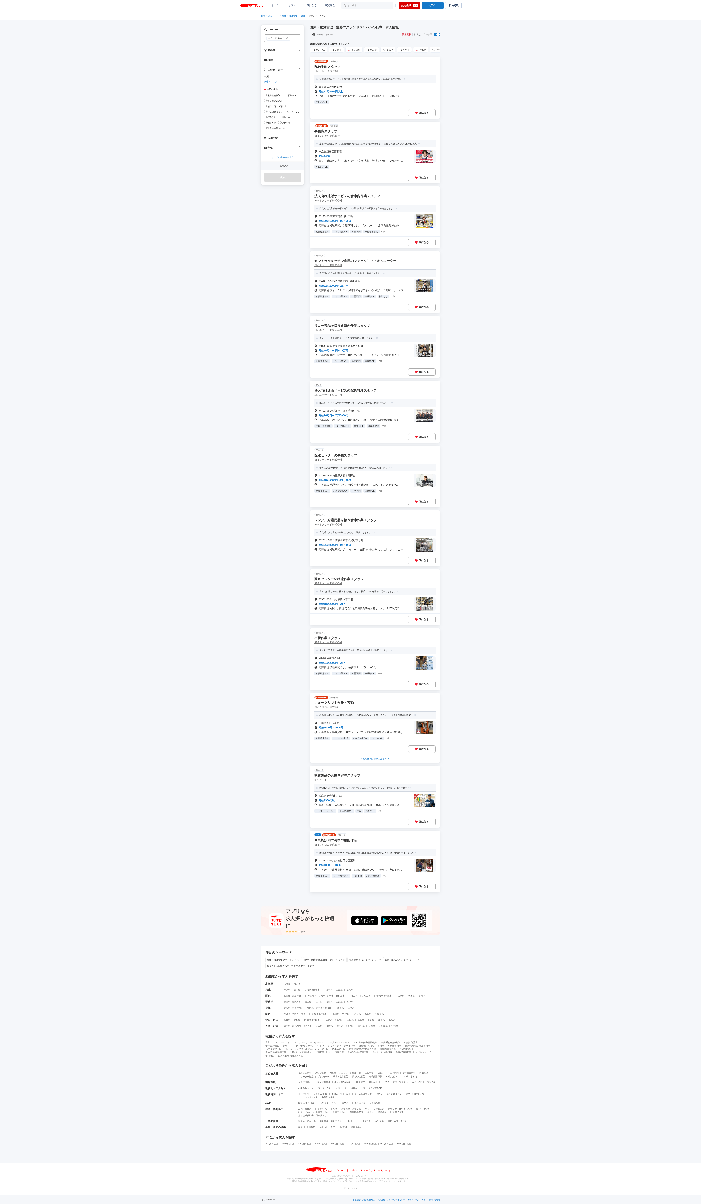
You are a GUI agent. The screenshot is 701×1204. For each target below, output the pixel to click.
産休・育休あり (306, 1109)
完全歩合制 (374, 1103)
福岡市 (306, 1026)
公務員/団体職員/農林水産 (290, 1055)
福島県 (349, 989)
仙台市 (316, 989)
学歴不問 (394, 1073)
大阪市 (295, 1014)
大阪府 (287, 1014)
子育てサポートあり (327, 1109)
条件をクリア (270, 81)
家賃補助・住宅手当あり (400, 1109)
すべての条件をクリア (283, 157)
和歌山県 (379, 1014)
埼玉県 (354, 995)
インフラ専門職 (336, 1052)
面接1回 (323, 1127)
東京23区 (296, 995)
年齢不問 (369, 1073)
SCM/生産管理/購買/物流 (365, 1042)
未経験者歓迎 (304, 1073)
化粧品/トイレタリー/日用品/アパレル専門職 (306, 1049)
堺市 (303, 1014)
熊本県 (340, 1026)
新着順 (417, 34)
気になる (312, 5)
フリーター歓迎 (306, 1076)
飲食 (285, 1045)
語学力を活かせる (307, 1121)
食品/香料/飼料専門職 (275, 1052)
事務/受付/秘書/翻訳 (390, 1042)
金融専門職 (405, 1049)
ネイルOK (417, 1082)
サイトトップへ (350, 1188)
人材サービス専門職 (382, 1052)
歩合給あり (359, 1103)
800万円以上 (370, 1143)
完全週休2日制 (320, 1094)
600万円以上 (337, 1143)
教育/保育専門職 (404, 1052)
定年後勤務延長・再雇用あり (312, 1115)
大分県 (361, 1026)
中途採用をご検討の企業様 (364, 1200)
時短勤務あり (328, 1097)
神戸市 (345, 1014)
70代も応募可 (410, 1076)
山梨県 (339, 1001)
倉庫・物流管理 (289, 15)
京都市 (323, 1014)
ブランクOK (323, 1076)
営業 (267, 1042)
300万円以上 (288, 1143)
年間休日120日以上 (340, 1094)
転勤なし (355, 1088)
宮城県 (307, 989)
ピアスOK (430, 1082)
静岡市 (319, 1007)
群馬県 (422, 995)
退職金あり (383, 1112)
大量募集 (311, 1127)
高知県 (392, 1020)
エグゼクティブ (423, 1052)
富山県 (308, 1001)
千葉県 (379, 995)
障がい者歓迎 (358, 1076)
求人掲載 (453, 5)
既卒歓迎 (423, 1073)
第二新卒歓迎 (408, 1073)
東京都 (287, 995)
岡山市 (316, 1020)
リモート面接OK (339, 1127)
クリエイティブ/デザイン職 (341, 1045)
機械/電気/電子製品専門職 (417, 1045)
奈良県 (357, 1014)
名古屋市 (296, 1007)
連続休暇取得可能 (363, 1094)
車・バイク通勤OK (372, 1088)
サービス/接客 (272, 1045)
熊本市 (348, 1026)
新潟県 (287, 1001)
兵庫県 (336, 1014)
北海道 (287, 983)
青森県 (287, 989)
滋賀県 (368, 1014)
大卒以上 (381, 1073)
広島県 (329, 1020)
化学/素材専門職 (273, 1049)
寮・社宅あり (422, 1109)
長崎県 (329, 1026)
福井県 (329, 1001)
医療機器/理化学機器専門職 (362, 1049)
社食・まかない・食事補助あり (313, 1112)
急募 (303, 15)
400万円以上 (304, 1143)
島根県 (297, 1020)
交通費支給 (378, 1109)
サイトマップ (413, 1200)
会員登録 (409, 5)
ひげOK (385, 1082)
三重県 (351, 1007)
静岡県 (310, 1007)
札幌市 (295, 983)
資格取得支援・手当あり (362, 1112)
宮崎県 (371, 1026)
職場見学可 (356, 1127)
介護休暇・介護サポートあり (355, 1109)
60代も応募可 (393, 1076)
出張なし (352, 1121)
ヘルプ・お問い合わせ (431, 1200)
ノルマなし (365, 1121)
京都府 (314, 1014)
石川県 (318, 1001)
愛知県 (287, 1007)
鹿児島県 (383, 1026)
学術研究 (269, 1055)
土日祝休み (303, 1094)
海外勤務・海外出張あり (332, 1121)
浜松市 (328, 1007)
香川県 (371, 1020)
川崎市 (330, 995)
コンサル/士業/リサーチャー (305, 1045)
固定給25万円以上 (307, 1103)
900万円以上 (386, 1143)
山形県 (339, 989)
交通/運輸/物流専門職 (358, 1052)
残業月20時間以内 (415, 1094)
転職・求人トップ (270, 15)
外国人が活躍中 (323, 1082)
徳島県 (360, 1020)
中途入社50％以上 (343, 1082)
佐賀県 (319, 1026)
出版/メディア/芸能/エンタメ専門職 (307, 1052)
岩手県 (297, 989)
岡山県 (307, 1020)
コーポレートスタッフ (338, 1042)
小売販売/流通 (411, 1042)
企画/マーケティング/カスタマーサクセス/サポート (298, 1042)
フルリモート (340, 1088)
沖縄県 (394, 1026)
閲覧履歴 (330, 5)
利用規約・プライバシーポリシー (391, 1200)
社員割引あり (339, 1112)
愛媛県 (381, 1020)
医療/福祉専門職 (388, 1049)
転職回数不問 (375, 1076)
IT (323, 1045)
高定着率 (360, 1082)
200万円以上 (271, 1143)
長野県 (349, 1001)
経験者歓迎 (320, 1073)
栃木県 (411, 995)
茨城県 (401, 995)
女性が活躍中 (304, 1082)
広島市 (337, 1020)
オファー (293, 5)
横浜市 (321, 995)
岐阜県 (340, 1007)
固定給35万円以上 (329, 1103)
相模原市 (340, 995)
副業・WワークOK (397, 1121)
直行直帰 (379, 1121)
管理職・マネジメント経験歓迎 (345, 1073)
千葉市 (388, 995)
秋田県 (329, 989)
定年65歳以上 (399, 1112)
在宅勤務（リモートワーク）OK (314, 1088)
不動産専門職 (394, 1045)
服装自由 (373, 1082)
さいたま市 (364, 995)
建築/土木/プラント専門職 (371, 1045)
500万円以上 (321, 1143)
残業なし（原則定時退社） (389, 1094)
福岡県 (287, 1026)
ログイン (433, 5)
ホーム (275, 5)
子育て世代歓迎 (340, 1076)
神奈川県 (311, 995)
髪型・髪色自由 (400, 1082)
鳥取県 (287, 1020)
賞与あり (346, 1103)
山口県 (350, 1020)
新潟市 (295, 1001)
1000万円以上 (404, 1143)
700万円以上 (354, 1143)
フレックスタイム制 (308, 1097)
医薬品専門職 (338, 1049)
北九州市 (296, 1026)
